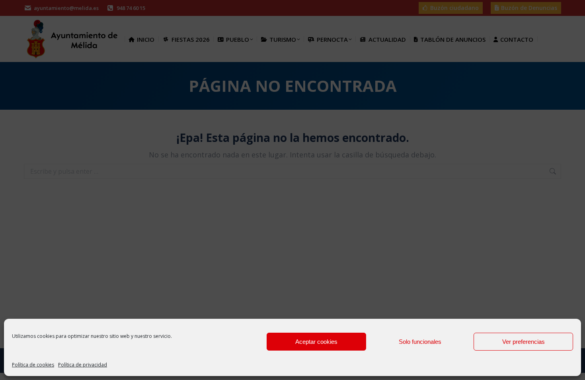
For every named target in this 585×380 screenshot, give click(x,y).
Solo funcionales (420, 341)
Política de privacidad (82, 364)
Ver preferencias (523, 341)
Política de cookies (33, 364)
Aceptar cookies (316, 341)
